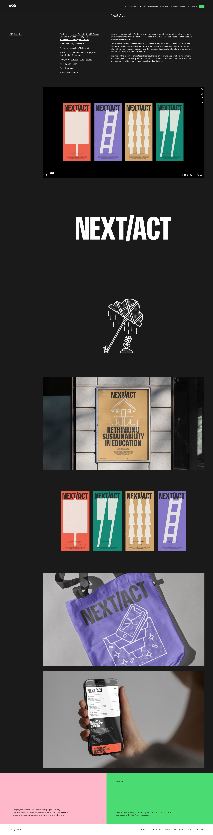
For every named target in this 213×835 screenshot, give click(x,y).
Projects (126, 6)
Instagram (178, 829)
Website (74, 59)
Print (82, 59)
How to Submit (179, 6)
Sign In (194, 6)
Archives (134, 6)
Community (153, 6)
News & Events (166, 6)
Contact (167, 829)
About (144, 829)
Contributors (155, 829)
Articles (143, 6)
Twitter (189, 829)
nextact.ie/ (73, 72)
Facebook (200, 829)
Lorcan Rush (65, 37)
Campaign (70, 68)
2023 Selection (15, 34)
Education (72, 64)
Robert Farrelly (78, 34)
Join (201, 6)
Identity (89, 59)
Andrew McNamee (68, 39)
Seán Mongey (78, 37)
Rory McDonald (92, 34)
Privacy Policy (15, 829)
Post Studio (84, 39)
